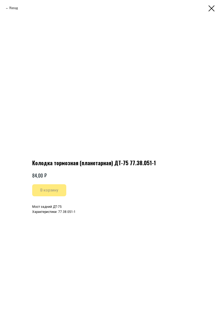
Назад (13, 7)
